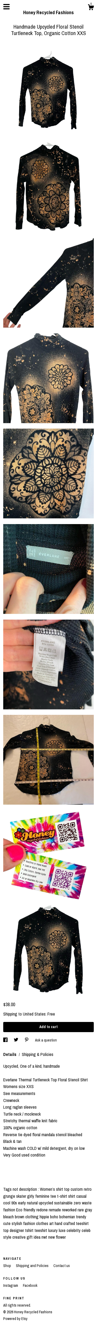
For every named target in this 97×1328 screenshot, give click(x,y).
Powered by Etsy (15, 1318)
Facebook (30, 1285)
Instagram (11, 1285)
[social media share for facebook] (5, 1039)
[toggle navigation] (6, 6)
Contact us (61, 1265)
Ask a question (46, 1039)
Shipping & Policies (37, 1054)
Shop (7, 1265)
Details (10, 1054)
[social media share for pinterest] (27, 1039)
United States (34, 1014)
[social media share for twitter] (16, 1039)
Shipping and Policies (32, 1265)
